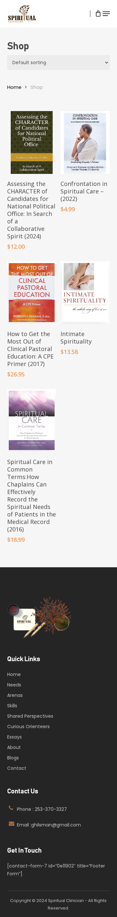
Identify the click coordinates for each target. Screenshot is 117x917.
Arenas (15, 695)
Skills (12, 705)
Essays (14, 737)
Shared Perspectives (30, 716)
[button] (106, 13)
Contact (16, 768)
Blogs (13, 758)
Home (14, 87)
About (14, 747)
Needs (14, 685)
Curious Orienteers (28, 726)
